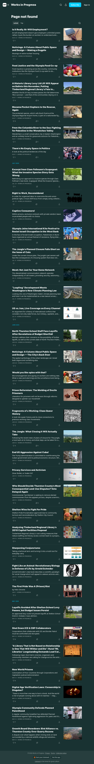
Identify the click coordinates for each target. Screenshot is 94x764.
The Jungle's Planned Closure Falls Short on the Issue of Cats (36, 251)
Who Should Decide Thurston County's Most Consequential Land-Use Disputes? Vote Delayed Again (36, 489)
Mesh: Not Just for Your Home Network (33, 270)
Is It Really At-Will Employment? (30, 29)
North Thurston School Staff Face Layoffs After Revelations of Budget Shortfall (35, 332)
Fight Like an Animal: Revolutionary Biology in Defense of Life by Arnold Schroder (36, 567)
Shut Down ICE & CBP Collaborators (31, 628)
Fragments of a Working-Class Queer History (32, 412)
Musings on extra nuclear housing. (26, 53)
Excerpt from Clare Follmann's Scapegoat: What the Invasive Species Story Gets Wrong (35, 172)
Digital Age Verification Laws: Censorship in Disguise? (36, 689)
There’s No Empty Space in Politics (31, 148)
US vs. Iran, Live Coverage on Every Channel (36, 308)
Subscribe (75, 5)
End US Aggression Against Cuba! (30, 452)
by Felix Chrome (18, 589)
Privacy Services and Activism (29, 470)
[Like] (13, 204)
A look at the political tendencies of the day (29, 151)
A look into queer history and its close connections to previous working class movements (33, 418)
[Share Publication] (66, 5)
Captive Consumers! (23, 211)
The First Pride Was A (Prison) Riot (31, 586)
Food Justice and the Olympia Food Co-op (34, 65)
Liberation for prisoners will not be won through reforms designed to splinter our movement (34, 397)
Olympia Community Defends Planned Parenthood (33, 709)
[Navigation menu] (6, 5)
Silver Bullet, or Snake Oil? (22, 473)
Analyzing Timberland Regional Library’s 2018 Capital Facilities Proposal (34, 529)
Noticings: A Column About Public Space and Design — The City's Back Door (34, 353)
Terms (53, 753)
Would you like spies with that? (29, 372)
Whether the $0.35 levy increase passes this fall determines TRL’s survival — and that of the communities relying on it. (35, 93)
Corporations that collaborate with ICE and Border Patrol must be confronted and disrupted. (34, 632)
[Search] (60, 5)
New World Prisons (22, 669)
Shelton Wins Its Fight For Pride (29, 509)
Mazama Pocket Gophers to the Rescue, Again (34, 108)
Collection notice (61, 753)
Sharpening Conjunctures (26, 548)
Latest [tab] (16, 23)
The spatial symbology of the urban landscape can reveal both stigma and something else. (34, 359)
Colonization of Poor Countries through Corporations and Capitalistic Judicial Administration (34, 674)
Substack (38, 761)
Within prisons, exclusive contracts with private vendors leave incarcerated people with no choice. (36, 215)
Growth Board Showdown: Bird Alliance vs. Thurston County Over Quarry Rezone (35, 730)
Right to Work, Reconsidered (27, 193)
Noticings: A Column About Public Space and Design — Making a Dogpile (34, 49)
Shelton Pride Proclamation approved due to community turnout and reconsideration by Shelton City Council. (34, 514)
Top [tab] (22, 23)
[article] (47, 35)
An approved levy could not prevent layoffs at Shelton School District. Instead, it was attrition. (36, 614)
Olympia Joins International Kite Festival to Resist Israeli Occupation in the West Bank (35, 230)
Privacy (47, 753)
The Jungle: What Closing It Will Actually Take (34, 433)
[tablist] (18, 23)
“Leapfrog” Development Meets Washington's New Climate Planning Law (34, 289)
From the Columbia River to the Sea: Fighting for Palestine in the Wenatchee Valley (36, 129)
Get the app (56, 757)
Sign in (87, 5)
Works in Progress (25, 38)
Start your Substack (42, 757)
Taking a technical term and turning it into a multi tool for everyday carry (34, 552)
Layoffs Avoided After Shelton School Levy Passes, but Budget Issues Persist (35, 609)
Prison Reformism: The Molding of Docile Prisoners (34, 392)
